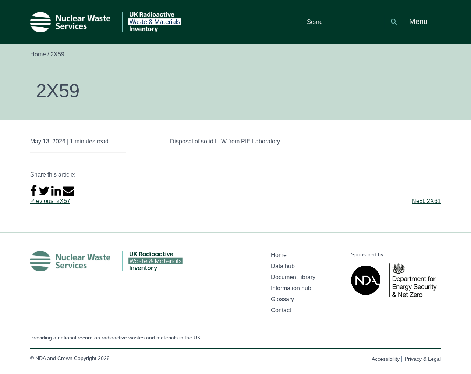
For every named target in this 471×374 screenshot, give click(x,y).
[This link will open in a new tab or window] (367, 280)
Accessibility (386, 359)
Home (38, 54)
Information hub (291, 288)
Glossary (282, 299)
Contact (281, 310)
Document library (293, 277)
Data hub (283, 266)
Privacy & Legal (423, 359)
